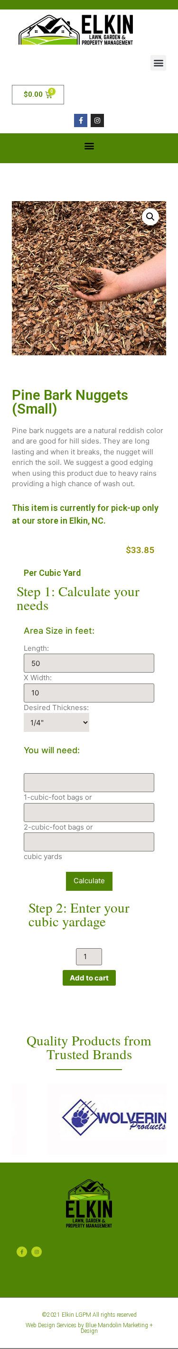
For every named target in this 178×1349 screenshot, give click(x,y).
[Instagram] (97, 120)
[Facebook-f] (80, 120)
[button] (158, 63)
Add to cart (89, 977)
